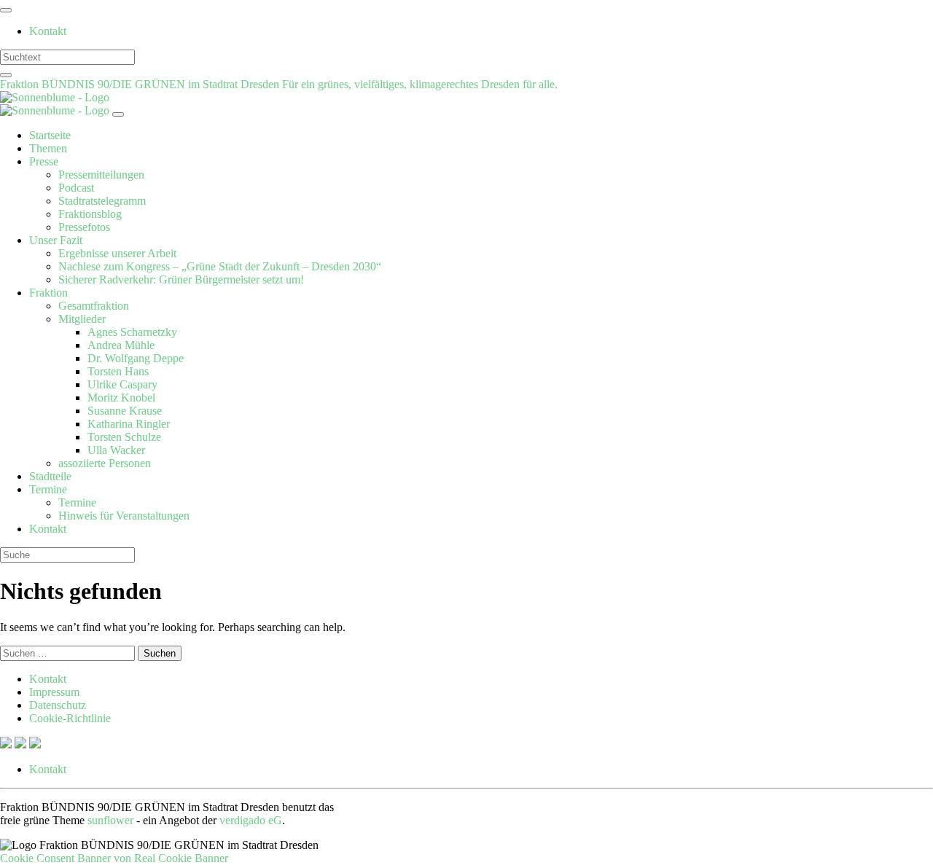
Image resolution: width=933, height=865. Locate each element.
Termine (48, 489)
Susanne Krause (124, 410)
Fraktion (48, 292)
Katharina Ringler (128, 424)
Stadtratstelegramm (102, 201)
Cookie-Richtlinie (70, 718)
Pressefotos (84, 227)
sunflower (110, 820)
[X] (7, 744)
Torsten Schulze (124, 437)
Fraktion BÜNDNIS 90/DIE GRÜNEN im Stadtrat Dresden (141, 84)
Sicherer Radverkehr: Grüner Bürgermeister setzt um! (181, 279)
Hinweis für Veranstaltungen (124, 515)
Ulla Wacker (116, 450)
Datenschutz (57, 705)
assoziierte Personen (104, 463)
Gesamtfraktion (93, 306)
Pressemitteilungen (101, 174)
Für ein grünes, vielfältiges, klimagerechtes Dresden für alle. (420, 84)
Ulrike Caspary (122, 384)
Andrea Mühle (121, 345)
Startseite (50, 135)
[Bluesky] (22, 744)
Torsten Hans (118, 371)
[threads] (35, 744)
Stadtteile (50, 476)
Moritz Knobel (121, 397)
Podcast (76, 187)
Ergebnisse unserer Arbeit (117, 253)
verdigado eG (250, 820)
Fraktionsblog (90, 214)
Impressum (54, 692)
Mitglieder (82, 319)
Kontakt (47, 31)
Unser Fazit (55, 240)
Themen (48, 148)
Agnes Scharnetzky (132, 332)
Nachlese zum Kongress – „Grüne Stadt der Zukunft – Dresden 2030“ (219, 266)
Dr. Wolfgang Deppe (135, 358)
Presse (43, 161)
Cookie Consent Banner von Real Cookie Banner (114, 858)
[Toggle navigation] (6, 10)
